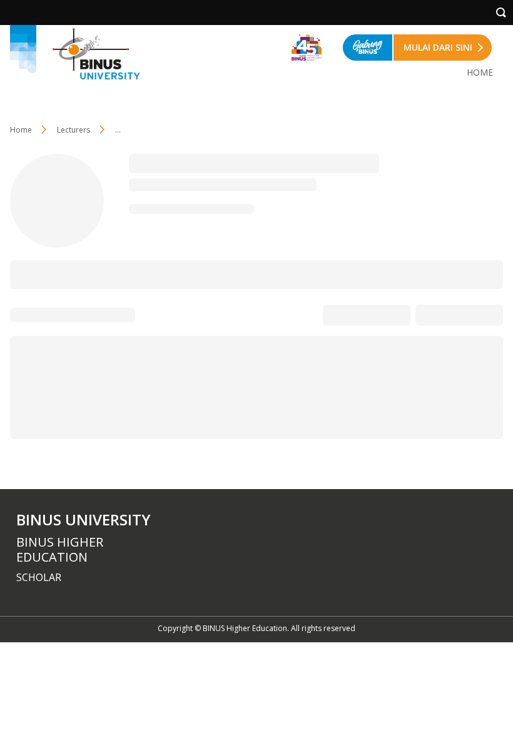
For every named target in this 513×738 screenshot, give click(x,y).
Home (21, 129)
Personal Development (322, 274)
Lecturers (73, 129)
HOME (480, 72)
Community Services (217, 274)
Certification (411, 274)
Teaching (28, 274)
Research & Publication (111, 274)
